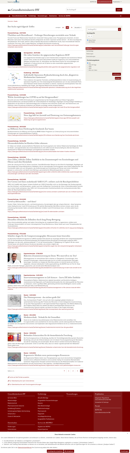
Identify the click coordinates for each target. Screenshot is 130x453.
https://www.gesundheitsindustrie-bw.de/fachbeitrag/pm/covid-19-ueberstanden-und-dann (36, 211)
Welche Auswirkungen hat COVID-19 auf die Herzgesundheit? (33, 97)
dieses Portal (92, 40)
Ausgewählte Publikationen (46, 419)
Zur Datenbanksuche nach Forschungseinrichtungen (25, 384)
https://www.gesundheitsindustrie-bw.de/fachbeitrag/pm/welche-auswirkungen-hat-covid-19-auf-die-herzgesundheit (44, 107)
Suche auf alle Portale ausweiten (19, 377)
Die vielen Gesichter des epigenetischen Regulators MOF (47, 55)
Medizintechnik (12, 403)
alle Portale (92, 42)
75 (72, 28)
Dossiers (40, 403)
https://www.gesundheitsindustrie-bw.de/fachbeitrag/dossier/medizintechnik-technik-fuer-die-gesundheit (40, 327)
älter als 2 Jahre (93, 70)
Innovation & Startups (102, 402)
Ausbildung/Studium (14, 408)
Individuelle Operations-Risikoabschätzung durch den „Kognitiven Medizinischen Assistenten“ (51, 76)
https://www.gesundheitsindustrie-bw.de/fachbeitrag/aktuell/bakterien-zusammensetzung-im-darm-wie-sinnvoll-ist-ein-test (45, 268)
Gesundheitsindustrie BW (104, 2)
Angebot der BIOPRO (44, 426)
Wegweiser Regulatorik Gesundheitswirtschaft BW (103, 398)
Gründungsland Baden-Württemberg (19, 411)
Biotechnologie (12, 400)
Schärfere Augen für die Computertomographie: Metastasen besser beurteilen (39, 236)
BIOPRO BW (93, 2)
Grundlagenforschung (44, 416)
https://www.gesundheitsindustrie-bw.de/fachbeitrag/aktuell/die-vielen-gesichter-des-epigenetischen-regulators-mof (44, 67)
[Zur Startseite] (24, 9)
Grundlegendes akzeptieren (55, 451)
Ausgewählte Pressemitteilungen (48, 400)
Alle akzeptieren (69, 451)
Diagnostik (41, 414)
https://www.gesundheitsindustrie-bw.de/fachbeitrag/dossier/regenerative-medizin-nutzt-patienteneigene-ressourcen (44, 365)
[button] (120, 60)
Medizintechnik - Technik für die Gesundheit (42, 317)
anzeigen (117, 78)
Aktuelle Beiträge (43, 398)
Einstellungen (124, 451)
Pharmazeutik (42, 411)
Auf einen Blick (12, 398)
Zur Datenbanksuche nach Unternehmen (21, 381)
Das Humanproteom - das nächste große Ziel (42, 297)
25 (63, 28)
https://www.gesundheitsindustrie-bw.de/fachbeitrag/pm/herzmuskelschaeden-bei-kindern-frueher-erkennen (41, 151)
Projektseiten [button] (116, 2)
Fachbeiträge (32, 16)
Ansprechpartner (43, 429)
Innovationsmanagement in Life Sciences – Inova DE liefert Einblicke (52, 278)
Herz (89, 36)
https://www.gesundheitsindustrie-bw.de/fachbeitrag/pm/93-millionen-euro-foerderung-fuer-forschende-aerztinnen (43, 135)
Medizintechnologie (44, 408)
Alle (90, 63)
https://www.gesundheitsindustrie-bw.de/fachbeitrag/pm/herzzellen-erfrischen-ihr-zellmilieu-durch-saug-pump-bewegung (45, 228)
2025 (90, 68)
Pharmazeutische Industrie (16, 406)
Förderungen (89, 54)
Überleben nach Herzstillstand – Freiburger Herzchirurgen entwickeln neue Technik (42, 35)
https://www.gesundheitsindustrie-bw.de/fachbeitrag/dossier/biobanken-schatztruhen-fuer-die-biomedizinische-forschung (45, 347)
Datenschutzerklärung (24, 447)
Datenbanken (53, 16)
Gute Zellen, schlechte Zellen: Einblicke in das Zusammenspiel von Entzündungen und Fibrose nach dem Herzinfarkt (43, 161)
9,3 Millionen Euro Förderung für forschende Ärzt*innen (31, 129)
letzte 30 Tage (92, 65)
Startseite (10, 21)
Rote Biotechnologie (44, 406)
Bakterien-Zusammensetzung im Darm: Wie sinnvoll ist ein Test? (50, 256)
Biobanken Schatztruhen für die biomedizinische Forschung (48, 335)
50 (68, 28)
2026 (90, 66)
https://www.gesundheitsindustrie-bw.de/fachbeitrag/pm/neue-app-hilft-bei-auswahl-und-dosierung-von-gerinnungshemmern (52, 119)
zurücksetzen (116, 74)
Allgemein (89, 48)
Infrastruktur (12, 414)
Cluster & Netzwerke (14, 416)
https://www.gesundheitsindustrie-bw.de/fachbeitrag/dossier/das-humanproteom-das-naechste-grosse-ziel (41, 309)
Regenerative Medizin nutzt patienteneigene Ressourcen (47, 355)
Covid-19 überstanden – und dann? (22, 202)
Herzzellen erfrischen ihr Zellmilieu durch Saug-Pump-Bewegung (34, 220)
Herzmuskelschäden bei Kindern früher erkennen (27, 143)
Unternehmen (12, 429)
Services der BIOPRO (64, 16)
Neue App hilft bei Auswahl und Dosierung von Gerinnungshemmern (52, 115)
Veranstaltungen (42, 16)
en (120, 16)
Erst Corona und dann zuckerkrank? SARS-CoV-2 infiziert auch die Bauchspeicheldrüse (43, 182)
